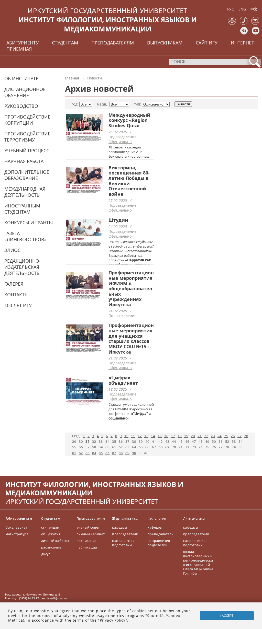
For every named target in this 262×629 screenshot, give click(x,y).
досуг (45, 554)
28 (246, 436)
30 (81, 441)
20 (193, 436)
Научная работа (23, 161)
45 (181, 441)
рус (230, 9)
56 (81, 447)
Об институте (21, 78)
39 (141, 441)
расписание (51, 547)
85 (101, 452)
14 (153, 436)
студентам (65, 43)
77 (221, 447)
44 (174, 441)
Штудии (118, 220)
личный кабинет (55, 541)
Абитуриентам (19, 518)
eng (242, 9)
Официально (120, 141)
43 (167, 441)
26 (233, 436)
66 (147, 447)
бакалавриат (16, 527)
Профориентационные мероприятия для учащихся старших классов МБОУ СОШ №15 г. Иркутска (131, 338)
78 (227, 447)
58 (94, 447)
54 (240, 441)
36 (121, 441)
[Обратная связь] (255, 24)
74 (201, 447)
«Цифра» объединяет (123, 380)
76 (214, 447)
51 (221, 441)
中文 (254, 9)
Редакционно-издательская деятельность (22, 267)
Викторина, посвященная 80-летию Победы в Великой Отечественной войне (129, 181)
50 (214, 441)
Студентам (51, 518)
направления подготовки (123, 543)
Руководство (21, 106)
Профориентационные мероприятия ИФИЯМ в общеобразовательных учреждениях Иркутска (131, 288)
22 (206, 436)
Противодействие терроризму (27, 137)
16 (166, 436)
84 (94, 452)
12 (140, 436)
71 (181, 447)
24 (219, 436)
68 (161, 447)
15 (160, 436)
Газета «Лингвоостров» (25, 236)
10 (126, 436)
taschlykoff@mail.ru (53, 598)
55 (74, 447)
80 (240, 447)
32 (94, 441)
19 (186, 436)
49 (207, 441)
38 (134, 441)
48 (201, 441)
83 (87, 452)
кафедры (119, 527)
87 (114, 452)
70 (174, 447)
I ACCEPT (226, 615)
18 (180, 436)
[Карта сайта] (232, 24)
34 (107, 441)
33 (101, 441)
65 (141, 447)
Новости (94, 78)
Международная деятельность (24, 192)
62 (121, 447)
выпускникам (164, 43)
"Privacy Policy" (112, 620)
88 (121, 452)
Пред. (76, 436)
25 (226, 436)
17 (173, 436)
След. (143, 453)
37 (127, 441)
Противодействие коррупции (27, 120)
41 (154, 441)
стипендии (50, 527)
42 (161, 441)
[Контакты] (244, 24)
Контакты (16, 295)
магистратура (17, 534)
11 (133, 436)
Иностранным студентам (22, 209)
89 (127, 452)
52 (227, 441)
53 (234, 441)
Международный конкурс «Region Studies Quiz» (129, 120)
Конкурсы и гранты (28, 222)
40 (147, 441)
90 (134, 452)
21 (200, 436)
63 (127, 447)
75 (207, 447)
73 (194, 447)
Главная (72, 78)
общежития (51, 534)
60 (107, 447)
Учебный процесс (26, 150)
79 (234, 447)
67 (154, 447)
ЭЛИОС (12, 250)
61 (114, 447)
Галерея (13, 284)
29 (74, 441)
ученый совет (88, 527)
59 (101, 447)
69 (167, 447)
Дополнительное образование (26, 175)
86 (107, 452)
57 (87, 447)
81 (74, 452)
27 (239, 436)
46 (187, 441)
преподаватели (125, 534)
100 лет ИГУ (18, 305)
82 (81, 452)
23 (213, 436)
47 (194, 441)
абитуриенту (22, 43)
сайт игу (206, 43)
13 (146, 436)
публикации (87, 547)
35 (114, 441)
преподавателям (112, 43)
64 (134, 447)
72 (187, 447)
